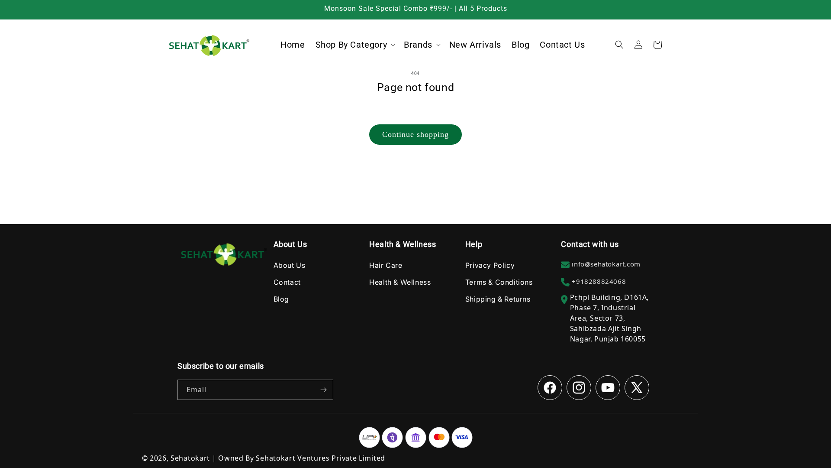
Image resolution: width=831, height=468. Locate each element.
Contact (287, 282)
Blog (281, 299)
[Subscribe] (323, 390)
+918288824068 (599, 281)
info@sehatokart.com (606, 264)
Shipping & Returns (498, 299)
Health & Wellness (400, 282)
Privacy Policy (490, 265)
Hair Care (385, 265)
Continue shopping (415, 134)
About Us (290, 265)
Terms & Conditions (499, 282)
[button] (354, 44)
